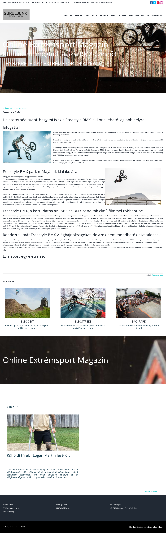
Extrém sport (8, 504)
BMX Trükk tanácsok (139, 15)
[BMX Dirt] (27, 317)
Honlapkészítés (136, 527)
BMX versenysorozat (11, 508)
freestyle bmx (157, 275)
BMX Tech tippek (118, 15)
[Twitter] (154, 3)
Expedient (158, 527)
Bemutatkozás (82, 15)
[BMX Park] (138, 317)
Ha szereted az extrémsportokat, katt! (53, 63)
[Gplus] (158, 3)
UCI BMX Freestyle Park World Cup (123, 508)
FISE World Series (63, 508)
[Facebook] (151, 3)
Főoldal (68, 15)
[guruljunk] (16, 22)
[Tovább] (43, 450)
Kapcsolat (157, 15)
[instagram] (161, 3)
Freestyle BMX (62, 504)
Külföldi (104, 15)
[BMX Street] (83, 317)
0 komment (22, 108)
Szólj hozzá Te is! (10, 108)
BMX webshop (8, 512)
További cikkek (150, 492)
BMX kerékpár (115, 504)
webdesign (149, 527)
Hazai (94, 15)
